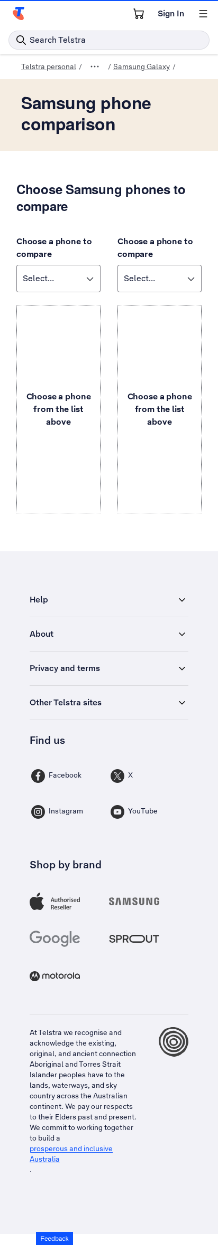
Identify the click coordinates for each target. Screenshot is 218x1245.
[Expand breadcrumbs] (94, 66)
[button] (54, 1238)
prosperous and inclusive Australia (71, 1154)
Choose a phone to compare (54, 248)
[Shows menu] (203, 13)
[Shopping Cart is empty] (138, 13)
